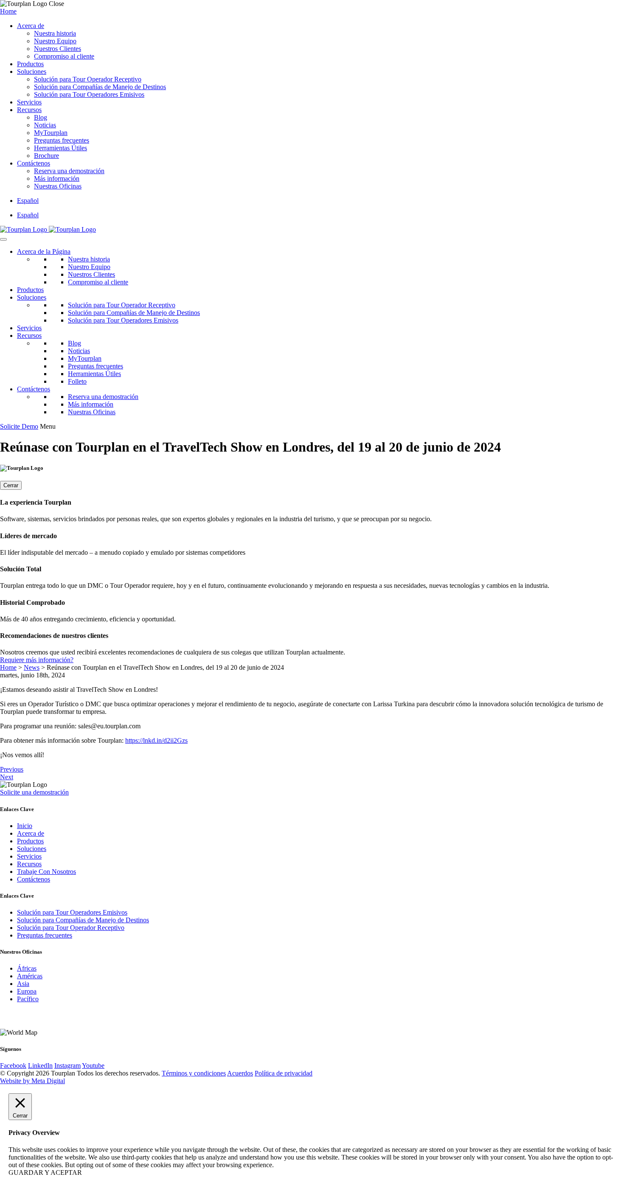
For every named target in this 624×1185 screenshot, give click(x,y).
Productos (30, 63)
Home (8, 11)
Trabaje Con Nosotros (46, 871)
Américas (29, 976)
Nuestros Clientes (57, 48)
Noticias (45, 125)
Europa (27, 991)
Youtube (93, 1065)
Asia (23, 983)
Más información (56, 178)
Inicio (24, 825)
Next (6, 777)
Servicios (29, 102)
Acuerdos (240, 1073)
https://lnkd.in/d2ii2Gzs (156, 740)
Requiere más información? (36, 659)
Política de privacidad (283, 1073)
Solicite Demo (19, 426)
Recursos (29, 109)
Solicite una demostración (34, 792)
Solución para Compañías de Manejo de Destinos (100, 86)
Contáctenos (33, 163)
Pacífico (28, 998)
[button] (28, 200)
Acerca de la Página (43, 251)
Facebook (13, 1065)
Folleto (77, 381)
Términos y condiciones (194, 1073)
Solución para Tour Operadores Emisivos (89, 94)
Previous (11, 769)
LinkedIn (40, 1065)
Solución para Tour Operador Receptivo (87, 79)
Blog (40, 117)
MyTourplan (50, 132)
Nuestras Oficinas (58, 186)
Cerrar (10, 485)
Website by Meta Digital (32, 1080)
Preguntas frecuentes (61, 140)
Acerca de (30, 25)
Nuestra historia (55, 33)
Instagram (67, 1065)
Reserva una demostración (69, 170)
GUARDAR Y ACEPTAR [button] (45, 1172)
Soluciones (31, 71)
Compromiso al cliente (64, 56)
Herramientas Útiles (60, 148)
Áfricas (27, 968)
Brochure (46, 155)
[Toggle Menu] (3, 239)
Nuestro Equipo (55, 41)
